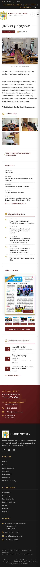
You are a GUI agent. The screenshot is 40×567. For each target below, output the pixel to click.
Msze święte (6, 492)
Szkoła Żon (9, 172)
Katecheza (5, 508)
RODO (17, 554)
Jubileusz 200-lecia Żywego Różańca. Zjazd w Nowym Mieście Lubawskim (18, 198)
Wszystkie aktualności (15, 203)
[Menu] (38, 14)
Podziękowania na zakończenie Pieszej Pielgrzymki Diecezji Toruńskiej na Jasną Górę (20, 239)
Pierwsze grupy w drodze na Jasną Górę (22, 258)
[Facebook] (33, 7)
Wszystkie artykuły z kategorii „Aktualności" (18, 154)
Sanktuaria (5, 471)
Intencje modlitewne (8, 502)
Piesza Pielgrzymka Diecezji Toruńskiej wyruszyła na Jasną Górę (22, 221)
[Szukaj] (32, 14)
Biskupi (4, 465)
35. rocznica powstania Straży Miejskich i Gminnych (19, 178)
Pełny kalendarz (12, 375)
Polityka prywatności (8, 554)
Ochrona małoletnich (13, 5)
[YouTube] (35, 7)
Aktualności (8, 32)
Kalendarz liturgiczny (9, 499)
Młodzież (5, 511)
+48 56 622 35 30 (11, 408)
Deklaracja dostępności (26, 554)
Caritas (4, 505)
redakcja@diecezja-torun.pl (14, 412)
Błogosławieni (6, 474)
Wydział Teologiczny (9, 481)
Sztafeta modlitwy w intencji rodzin (17, 185)
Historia (4, 462)
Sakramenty (6, 496)
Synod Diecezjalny (8, 468)
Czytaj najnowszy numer (20, 329)
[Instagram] (37, 7)
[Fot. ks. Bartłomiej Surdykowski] (20, 51)
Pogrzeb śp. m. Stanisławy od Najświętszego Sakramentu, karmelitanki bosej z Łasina (20, 249)
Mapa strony (31, 5)
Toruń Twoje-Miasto (26, 562)
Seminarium (6, 477)
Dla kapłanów (25, 7)
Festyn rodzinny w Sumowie (14, 191)
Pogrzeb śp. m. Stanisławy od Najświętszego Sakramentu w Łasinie (20, 230)
